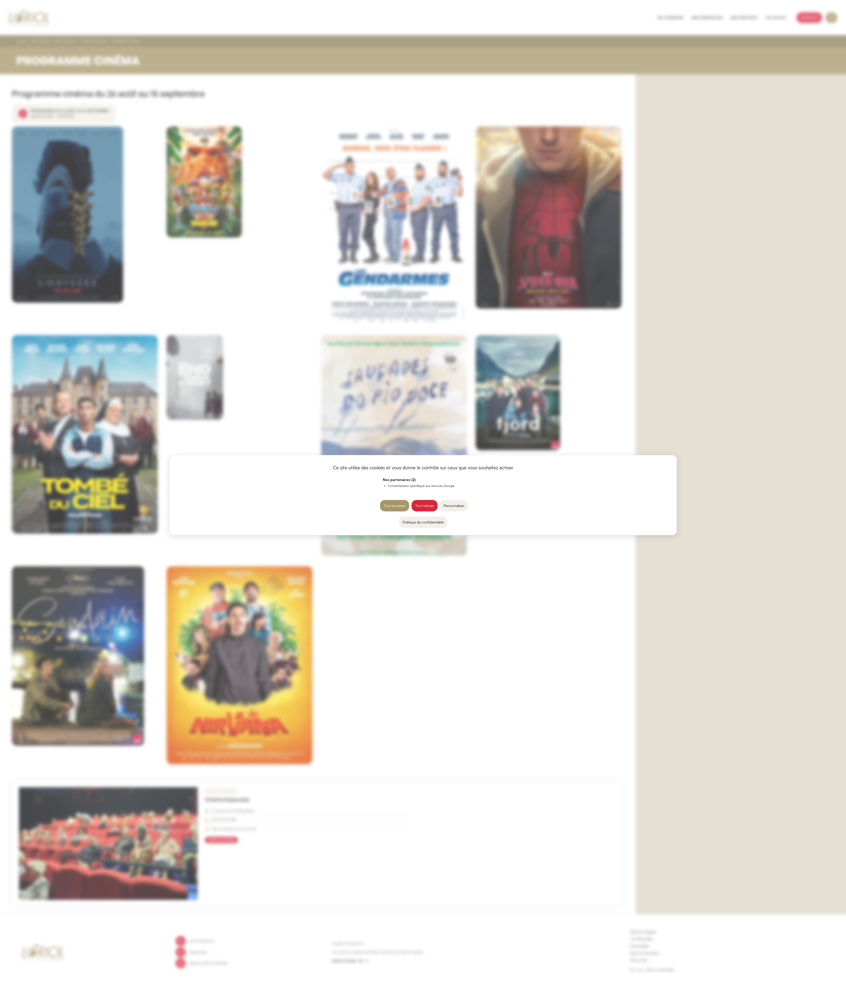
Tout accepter (395, 505)
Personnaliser (453, 505)
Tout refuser (424, 505)
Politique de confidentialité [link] (423, 522)
